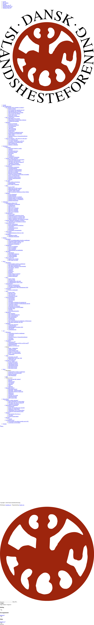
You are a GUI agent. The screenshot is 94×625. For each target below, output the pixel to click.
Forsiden (5, 459)
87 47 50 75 (4, 470)
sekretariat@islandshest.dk (9, 471)
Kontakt (4, 460)
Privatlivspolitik (3, 481)
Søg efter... (15, 601)
